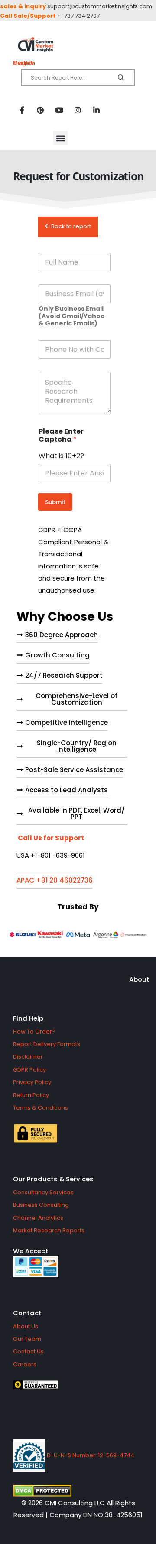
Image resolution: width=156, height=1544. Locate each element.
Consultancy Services (43, 1192)
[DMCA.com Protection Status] (78, 1491)
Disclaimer (28, 1057)
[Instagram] (77, 110)
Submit (55, 502)
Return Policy (31, 1095)
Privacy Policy (32, 1082)
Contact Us (28, 1351)
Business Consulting (41, 1205)
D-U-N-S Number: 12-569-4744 (90, 1455)
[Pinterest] (40, 110)
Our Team (27, 1339)
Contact (27, 1313)
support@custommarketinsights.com (99, 6)
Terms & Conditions (40, 1108)
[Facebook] (21, 110)
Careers (24, 1364)
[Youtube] (59, 110)
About (139, 979)
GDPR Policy (29, 1069)
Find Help (28, 1018)
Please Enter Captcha (61, 435)
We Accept (31, 1250)
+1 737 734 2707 (78, 16)
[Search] (121, 77)
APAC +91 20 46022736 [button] (54, 881)
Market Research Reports (48, 1230)
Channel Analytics (38, 1218)
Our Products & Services (53, 1179)
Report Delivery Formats (46, 1044)
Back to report (70, 226)
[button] (60, 138)
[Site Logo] (78, 44)
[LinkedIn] (96, 110)
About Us (25, 1326)
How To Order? (34, 1031)
